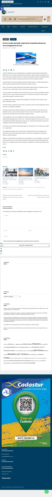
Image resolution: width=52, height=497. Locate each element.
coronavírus (35, 347)
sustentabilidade (26, 360)
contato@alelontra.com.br (7, 456)
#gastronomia (19, 344)
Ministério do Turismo (18, 354)
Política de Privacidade (6, 471)
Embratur (21, 350)
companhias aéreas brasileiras (15, 187)
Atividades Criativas (33, 26)
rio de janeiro (37, 358)
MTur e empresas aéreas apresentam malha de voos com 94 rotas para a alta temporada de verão (10, 179)
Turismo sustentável (29, 363)
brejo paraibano (11, 347)
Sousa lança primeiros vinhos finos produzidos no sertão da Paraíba (24, 324)
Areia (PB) (45, 344)
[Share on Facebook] (4, 70)
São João (32, 360)
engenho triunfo (26, 350)
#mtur (25, 344)
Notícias (14, 26)
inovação (31, 350)
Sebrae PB (20, 360)
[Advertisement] (26, 275)
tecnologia (40, 360)
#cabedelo (6, 344)
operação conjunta (7, 189)
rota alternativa (19, 189)
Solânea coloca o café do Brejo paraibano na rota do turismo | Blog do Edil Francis (20, 308)
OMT (37, 354)
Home (3, 26)
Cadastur (17, 347)
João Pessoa (38, 350)
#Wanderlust (45, 26)
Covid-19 (25, 187)
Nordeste (33, 354)
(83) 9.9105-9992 (5, 454)
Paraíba (7, 358)
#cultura (10, 344)
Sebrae (7, 360)
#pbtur (30, 344)
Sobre (8, 26)
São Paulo (36, 360)
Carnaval (29, 347)
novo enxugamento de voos (39, 187)
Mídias (43, 30)
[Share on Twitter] (9, 70)
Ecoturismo (16, 350)
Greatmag (16, 487)
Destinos (23, 26)
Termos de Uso (5, 474)
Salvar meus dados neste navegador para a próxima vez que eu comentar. (21, 241)
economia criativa (9, 350)
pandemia (14, 189)
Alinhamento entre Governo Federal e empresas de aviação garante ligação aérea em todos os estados (25, 179)
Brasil (5, 347)
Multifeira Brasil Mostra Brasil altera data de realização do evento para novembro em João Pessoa (13, 197)
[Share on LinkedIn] (6, 70)
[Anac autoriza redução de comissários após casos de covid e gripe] (41, 172)
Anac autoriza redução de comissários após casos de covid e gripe (41, 178)
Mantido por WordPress (6, 487)
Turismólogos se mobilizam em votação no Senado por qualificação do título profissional (22, 313)
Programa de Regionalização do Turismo (17, 358)
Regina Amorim (28, 358)
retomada (33, 358)
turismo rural (19, 363)
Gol (28, 187)
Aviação (6, 39)
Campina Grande (24, 347)
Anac (42, 344)
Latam (30, 187)
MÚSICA (29, 354)
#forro (14, 344)
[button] (2, 8)
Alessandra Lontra (6, 47)
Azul (8, 187)
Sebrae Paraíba (13, 360)
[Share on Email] (11, 70)
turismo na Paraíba (11, 363)
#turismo (36, 344)
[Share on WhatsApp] (13, 70)
